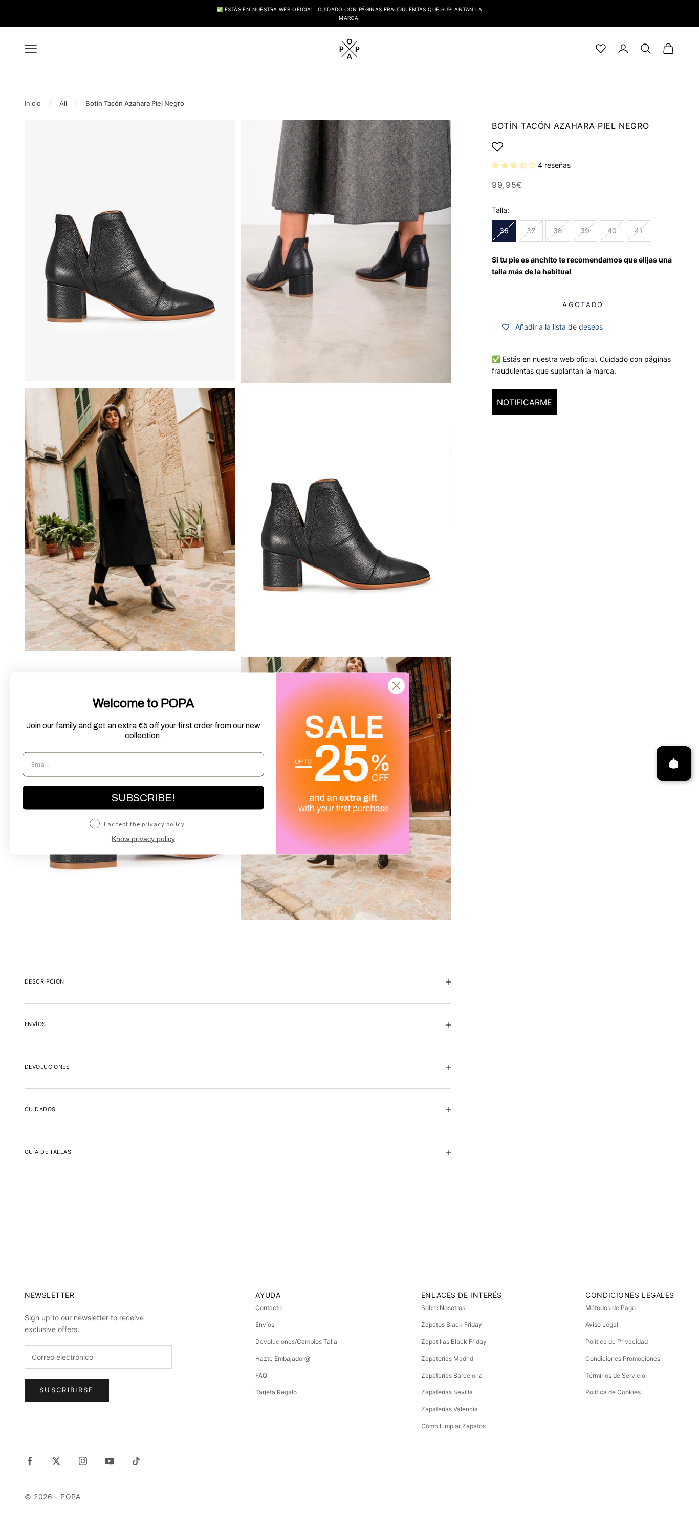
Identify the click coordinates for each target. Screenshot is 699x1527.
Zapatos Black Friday (451, 1324)
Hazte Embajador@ (282, 1358)
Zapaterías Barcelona (452, 1375)
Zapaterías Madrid (447, 1358)
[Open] (674, 763)
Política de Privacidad (616, 1341)
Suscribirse (66, 1390)
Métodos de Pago (610, 1308)
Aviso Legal (601, 1324)
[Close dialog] (396, 686)
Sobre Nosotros (443, 1308)
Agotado (582, 305)
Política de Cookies (613, 1392)
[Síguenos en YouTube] (109, 1461)
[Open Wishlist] (583, 146)
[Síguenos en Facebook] (30, 1461)
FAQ (261, 1375)
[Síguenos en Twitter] (56, 1461)
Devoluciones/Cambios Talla (296, 1341)
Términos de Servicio (615, 1375)
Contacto (268, 1308)
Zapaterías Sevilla (447, 1392)
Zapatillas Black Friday (454, 1341)
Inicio (33, 103)
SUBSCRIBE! (143, 797)
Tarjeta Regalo (276, 1392)
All (63, 103)
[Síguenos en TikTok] (136, 1461)
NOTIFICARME (524, 403)
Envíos (264, 1324)
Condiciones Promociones (622, 1358)
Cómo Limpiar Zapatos (453, 1426)
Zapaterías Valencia (449, 1409)
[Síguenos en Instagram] (83, 1461)
